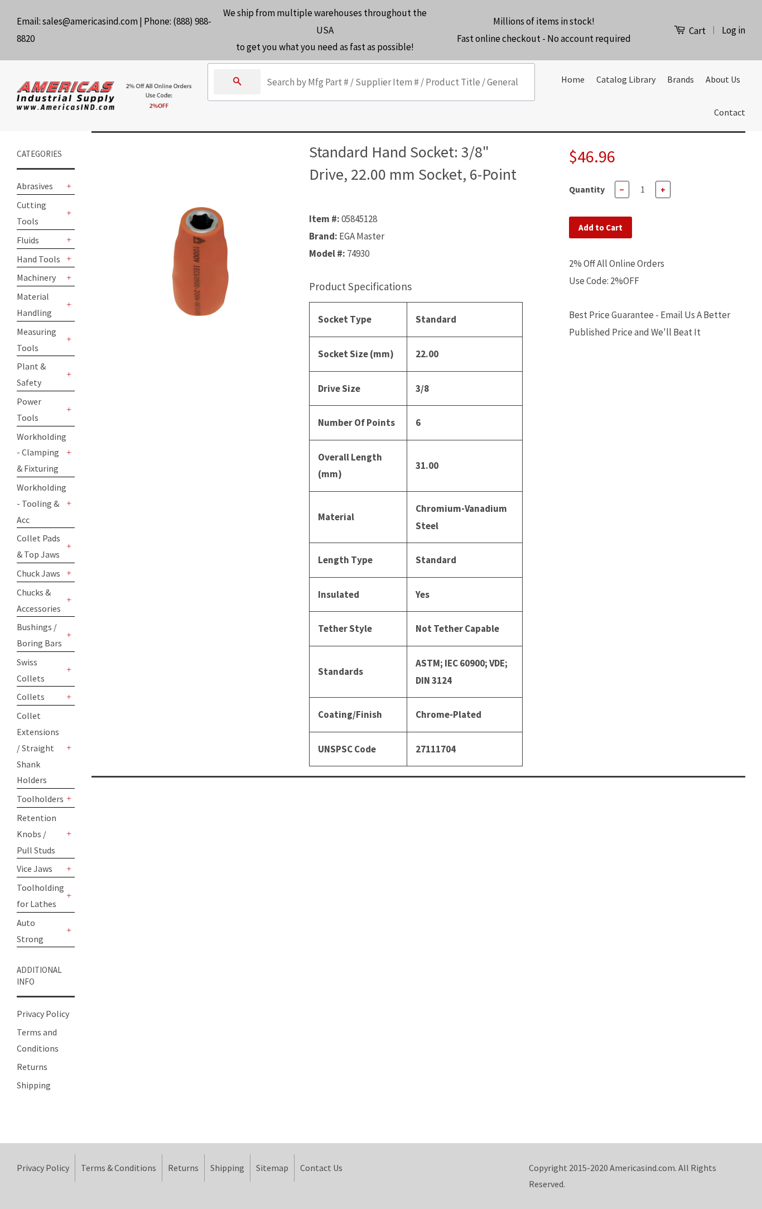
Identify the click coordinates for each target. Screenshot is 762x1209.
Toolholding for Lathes (40, 895)
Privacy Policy (43, 1013)
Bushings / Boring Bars (39, 635)
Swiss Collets (31, 670)
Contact (729, 112)
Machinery (36, 277)
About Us (723, 79)
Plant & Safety (31, 374)
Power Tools (29, 409)
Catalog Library (625, 79)
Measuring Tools (36, 339)
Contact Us (321, 1167)
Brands (680, 79)
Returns (32, 1066)
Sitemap (272, 1167)
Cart (696, 31)
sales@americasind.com (90, 21)
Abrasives (35, 185)
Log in (733, 30)
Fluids (28, 240)
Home (573, 79)
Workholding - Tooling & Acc (40, 503)
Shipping (34, 1085)
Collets (31, 696)
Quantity (587, 189)
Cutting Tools (31, 213)
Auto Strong (30, 930)
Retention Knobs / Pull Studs (36, 834)
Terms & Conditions (118, 1167)
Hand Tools (38, 259)
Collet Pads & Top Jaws (38, 546)
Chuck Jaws (38, 573)
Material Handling (34, 304)
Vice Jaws (34, 868)
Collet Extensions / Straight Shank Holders (38, 747)
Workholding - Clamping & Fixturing (40, 452)
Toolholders (40, 798)
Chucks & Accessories (39, 600)
